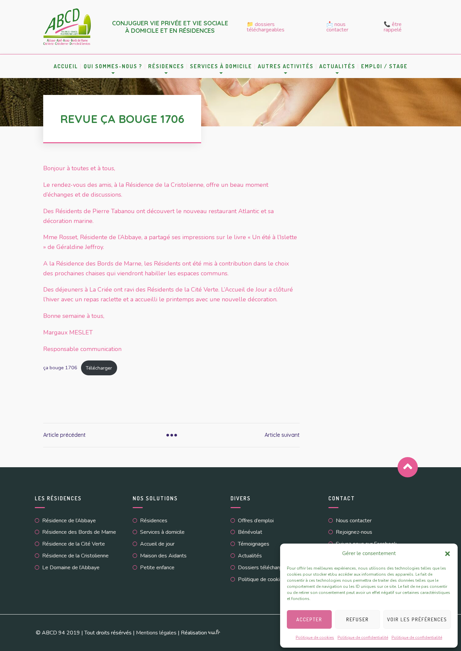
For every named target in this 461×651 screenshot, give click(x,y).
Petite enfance (157, 567)
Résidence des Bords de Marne (79, 532)
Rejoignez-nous (354, 532)
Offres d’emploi (256, 520)
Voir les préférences (417, 619)
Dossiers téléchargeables (268, 567)
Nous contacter (354, 520)
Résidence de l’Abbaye (69, 520)
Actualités (250, 555)
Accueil (66, 66)
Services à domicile (221, 66)
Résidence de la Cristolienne (75, 555)
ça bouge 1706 (60, 368)
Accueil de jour (157, 544)
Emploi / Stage (384, 66)
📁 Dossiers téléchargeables (265, 27)
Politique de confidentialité (362, 637)
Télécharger (99, 368)
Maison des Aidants (163, 555)
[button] (447, 553)
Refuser (357, 619)
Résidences (166, 66)
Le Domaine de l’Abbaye (71, 567)
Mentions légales (156, 632)
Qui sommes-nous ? (113, 66)
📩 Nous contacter (337, 27)
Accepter (309, 619)
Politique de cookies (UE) (268, 579)
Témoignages (253, 544)
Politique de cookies (315, 637)
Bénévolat (250, 532)
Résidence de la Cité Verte (73, 544)
